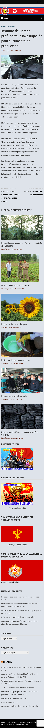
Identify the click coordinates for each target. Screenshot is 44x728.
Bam (27, 725)
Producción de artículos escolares (15, 396)
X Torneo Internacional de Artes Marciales (17, 617)
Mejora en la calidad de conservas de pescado (19, 706)
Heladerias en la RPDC (10, 702)
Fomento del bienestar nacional (13, 698)
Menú (6, 18)
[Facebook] (38, 2)
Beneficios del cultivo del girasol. (15, 324)
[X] (40, 2)
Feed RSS (7, 662)
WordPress (20, 725)
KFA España (17, 51)
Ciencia (3, 27)
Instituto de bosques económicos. (15, 285)
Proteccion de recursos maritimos (15, 360)
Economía (11, 27)
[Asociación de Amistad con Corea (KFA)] (22, 11)
